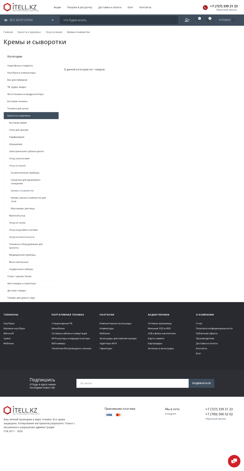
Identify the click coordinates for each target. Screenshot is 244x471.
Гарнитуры (106, 348)
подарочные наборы (21, 269)
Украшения (15, 144)
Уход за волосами (19, 158)
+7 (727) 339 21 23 (224, 6)
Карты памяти (156, 338)
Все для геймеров (17, 79)
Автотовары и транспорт (21, 283)
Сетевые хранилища (160, 323)
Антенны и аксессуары (161, 348)
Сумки (7, 338)
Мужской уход (17, 215)
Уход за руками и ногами (23, 229)
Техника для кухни (17, 108)
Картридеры (155, 343)
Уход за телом (17, 222)
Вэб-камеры (58, 343)
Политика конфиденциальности (214, 328)
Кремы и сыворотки (22, 190)
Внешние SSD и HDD (159, 328)
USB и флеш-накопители (162, 333)
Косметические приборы (25, 172)
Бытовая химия (18, 122)
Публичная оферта (207, 333)
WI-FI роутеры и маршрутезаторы (71, 338)
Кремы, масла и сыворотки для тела (28, 199)
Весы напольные (18, 262)
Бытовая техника (17, 101)
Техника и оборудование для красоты (26, 245)
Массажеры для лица (23, 208)
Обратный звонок (226, 9)
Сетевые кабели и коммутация (69, 333)
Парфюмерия (16, 137)
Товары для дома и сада (21, 297)
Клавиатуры (107, 328)
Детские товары (16, 290)
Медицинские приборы (22, 254)
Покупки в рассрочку (79, 7)
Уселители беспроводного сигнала (71, 348)
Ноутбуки (9, 323)
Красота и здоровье (19, 115)
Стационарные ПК (62, 323)
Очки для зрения (18, 129)
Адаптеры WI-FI (108, 343)
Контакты (145, 7)
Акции (57, 7)
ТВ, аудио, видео (16, 87)
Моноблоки (58, 328)
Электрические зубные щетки (26, 151)
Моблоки (9, 343)
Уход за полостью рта (21, 237)
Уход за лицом (17, 165)
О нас (199, 323)
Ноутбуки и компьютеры (21, 72)
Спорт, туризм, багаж (19, 276)
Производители (205, 338)
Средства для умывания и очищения (25, 181)
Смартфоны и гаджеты (20, 65)
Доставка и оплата (109, 7)
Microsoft (9, 333)
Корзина (225, 20)
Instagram (170, 413)
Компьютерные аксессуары (115, 323)
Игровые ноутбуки (14, 328)
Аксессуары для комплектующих (118, 338)
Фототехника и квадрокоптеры (25, 94)
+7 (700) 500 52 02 (219, 414)
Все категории (21, 20)
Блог (130, 7)
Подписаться (201, 383)
